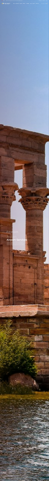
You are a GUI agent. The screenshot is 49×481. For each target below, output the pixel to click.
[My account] (42, 3)
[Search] (43, 3)
